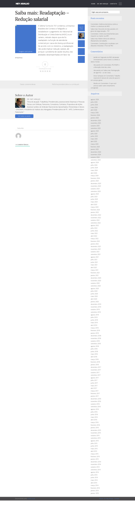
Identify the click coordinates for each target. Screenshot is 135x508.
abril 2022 (94, 236)
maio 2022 (94, 233)
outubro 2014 (95, 467)
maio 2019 (94, 322)
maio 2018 (94, 354)
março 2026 (94, 113)
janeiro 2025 (95, 149)
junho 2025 (94, 136)
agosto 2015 (95, 441)
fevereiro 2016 (95, 425)
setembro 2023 (96, 191)
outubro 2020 (95, 283)
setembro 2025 (96, 128)
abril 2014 (94, 483)
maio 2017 (94, 386)
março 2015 (94, 454)
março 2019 (94, 328)
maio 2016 (94, 417)
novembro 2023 (96, 186)
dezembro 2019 (96, 304)
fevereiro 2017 (95, 393)
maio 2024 (94, 170)
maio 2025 (94, 139)
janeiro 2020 (95, 302)
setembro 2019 (96, 312)
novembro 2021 (96, 249)
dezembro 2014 (96, 462)
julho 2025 (94, 134)
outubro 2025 (95, 126)
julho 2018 (94, 349)
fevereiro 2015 (95, 456)
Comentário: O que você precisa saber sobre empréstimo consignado (103, 85)
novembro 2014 (96, 464)
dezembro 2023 (96, 183)
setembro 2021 (96, 254)
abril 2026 (94, 110)
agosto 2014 (95, 472)
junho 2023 (94, 199)
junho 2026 (94, 105)
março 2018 (94, 359)
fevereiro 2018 (95, 362)
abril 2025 (94, 141)
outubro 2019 (95, 309)
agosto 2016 (95, 409)
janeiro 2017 (95, 396)
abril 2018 (94, 357)
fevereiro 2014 (95, 488)
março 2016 (94, 422)
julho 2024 (94, 165)
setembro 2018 (96, 344)
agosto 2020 (95, 288)
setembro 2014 (96, 470)
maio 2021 (94, 265)
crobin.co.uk (31, 499)
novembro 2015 (96, 433)
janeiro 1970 (95, 493)
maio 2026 (94, 107)
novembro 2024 (96, 154)
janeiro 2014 (95, 491)
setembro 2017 (96, 375)
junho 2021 (94, 262)
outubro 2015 (95, 435)
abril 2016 (94, 420)
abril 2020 (94, 299)
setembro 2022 (96, 223)
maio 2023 (94, 202)
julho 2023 (94, 197)
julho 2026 (94, 102)
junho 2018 (94, 351)
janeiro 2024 (95, 181)
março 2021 (94, 270)
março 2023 (94, 207)
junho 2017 (94, 383)
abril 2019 (94, 325)
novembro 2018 (96, 338)
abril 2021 (94, 267)
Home (93, 4)
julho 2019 (94, 317)
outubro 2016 (95, 404)
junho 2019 (94, 320)
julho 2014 (94, 475)
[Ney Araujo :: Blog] (22, 3)
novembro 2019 (96, 307)
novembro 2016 (96, 401)
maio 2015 (94, 449)
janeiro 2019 (95, 333)
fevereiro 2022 (95, 241)
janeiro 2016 (95, 428)
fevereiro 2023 (95, 210)
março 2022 (94, 238)
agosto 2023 (95, 194)
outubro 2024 (95, 157)
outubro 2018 (95, 341)
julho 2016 (94, 412)
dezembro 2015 (96, 430)
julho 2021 (94, 260)
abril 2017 (94, 388)
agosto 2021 (95, 257)
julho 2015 (94, 443)
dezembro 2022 (96, 215)
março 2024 (94, 176)
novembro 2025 (96, 123)
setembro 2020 (96, 286)
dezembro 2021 (96, 246)
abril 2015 (94, 451)
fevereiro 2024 (95, 178)
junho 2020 (94, 294)
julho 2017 (94, 380)
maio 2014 (94, 480)
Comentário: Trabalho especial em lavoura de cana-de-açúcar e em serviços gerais (105, 78)
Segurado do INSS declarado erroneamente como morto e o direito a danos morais (105, 59)
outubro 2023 (95, 189)
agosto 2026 (95, 99)
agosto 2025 (95, 131)
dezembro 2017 (96, 367)
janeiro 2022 (95, 244)
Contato (113, 4)
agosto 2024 (95, 162)
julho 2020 (94, 291)
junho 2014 (94, 477)
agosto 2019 (95, 315)
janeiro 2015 (95, 459)
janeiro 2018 (95, 365)
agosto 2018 (95, 346)
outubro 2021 (95, 252)
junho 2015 (94, 446)
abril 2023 (94, 204)
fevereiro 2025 (95, 147)
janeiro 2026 (95, 118)
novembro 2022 (96, 218)
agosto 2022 (95, 225)
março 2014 (94, 485)
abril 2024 (94, 173)
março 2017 (94, 391)
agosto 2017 (95, 378)
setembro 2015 (96, 438)
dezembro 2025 (96, 120)
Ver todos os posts (24, 116)
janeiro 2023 (95, 212)
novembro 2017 (96, 370)
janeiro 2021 (95, 275)
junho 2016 (94, 414)
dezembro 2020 (96, 278)
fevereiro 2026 (95, 115)
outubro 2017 (95, 372)
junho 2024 (94, 168)
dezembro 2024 (96, 152)
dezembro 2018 (96, 336)
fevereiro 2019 (95, 330)
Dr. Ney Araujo (102, 4)
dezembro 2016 (96, 399)
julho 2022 (94, 228)
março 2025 (94, 144)
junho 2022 (94, 231)
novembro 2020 (96, 281)
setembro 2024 (96, 160)
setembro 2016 (96, 407)
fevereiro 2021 (95, 273)
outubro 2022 (95, 220)
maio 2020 (94, 296)
